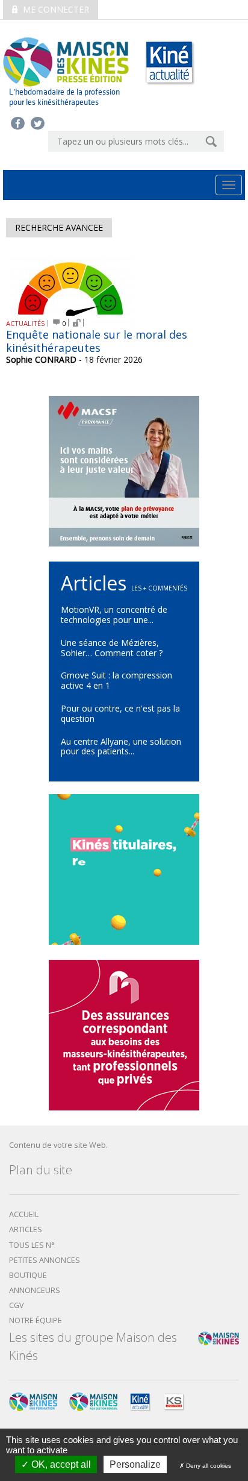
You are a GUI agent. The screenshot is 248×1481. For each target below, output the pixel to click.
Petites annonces (44, 1260)
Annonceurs (34, 1290)
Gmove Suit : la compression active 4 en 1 (116, 680)
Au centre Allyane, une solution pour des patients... (121, 746)
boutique (28, 1275)
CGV (16, 1305)
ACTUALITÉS (25, 323)
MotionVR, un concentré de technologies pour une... (114, 614)
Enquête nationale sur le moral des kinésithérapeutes (96, 341)
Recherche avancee (59, 227)
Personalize (135, 1464)
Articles (25, 1229)
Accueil (24, 1214)
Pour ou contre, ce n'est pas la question (120, 713)
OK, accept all (60, 1464)
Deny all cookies (207, 1465)
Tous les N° (32, 1245)
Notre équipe (35, 1320)
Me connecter (54, 9)
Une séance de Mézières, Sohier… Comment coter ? (112, 648)
